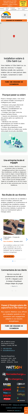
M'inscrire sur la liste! (23, 3)
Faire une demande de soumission (14, 83)
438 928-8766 (7, 348)
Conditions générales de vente (14, 408)
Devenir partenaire (13, 8)
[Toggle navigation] (25, 15)
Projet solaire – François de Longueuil (11, 238)
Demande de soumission (14, 20)
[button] (27, 239)
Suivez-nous (7, 8)
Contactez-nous (25, 8)
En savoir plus (9, 256)
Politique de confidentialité (20, 405)
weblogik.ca (17, 410)
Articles (2, 8)
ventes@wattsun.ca (9, 350)
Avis (19, 8)
